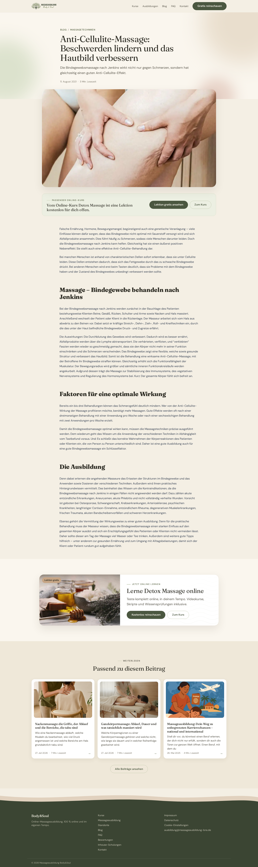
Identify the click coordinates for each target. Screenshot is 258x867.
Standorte (103, 825)
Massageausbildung (109, 820)
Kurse (135, 6)
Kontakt (184, 6)
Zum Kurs (200, 204)
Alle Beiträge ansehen (129, 769)
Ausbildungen (150, 6)
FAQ (173, 6)
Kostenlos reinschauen (146, 614)
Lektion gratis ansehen (168, 204)
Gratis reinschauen (209, 6)
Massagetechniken (82, 29)
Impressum (170, 815)
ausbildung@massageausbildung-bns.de (187, 830)
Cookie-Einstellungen (176, 825)
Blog (164, 6)
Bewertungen (105, 839)
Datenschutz (171, 820)
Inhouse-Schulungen (109, 844)
